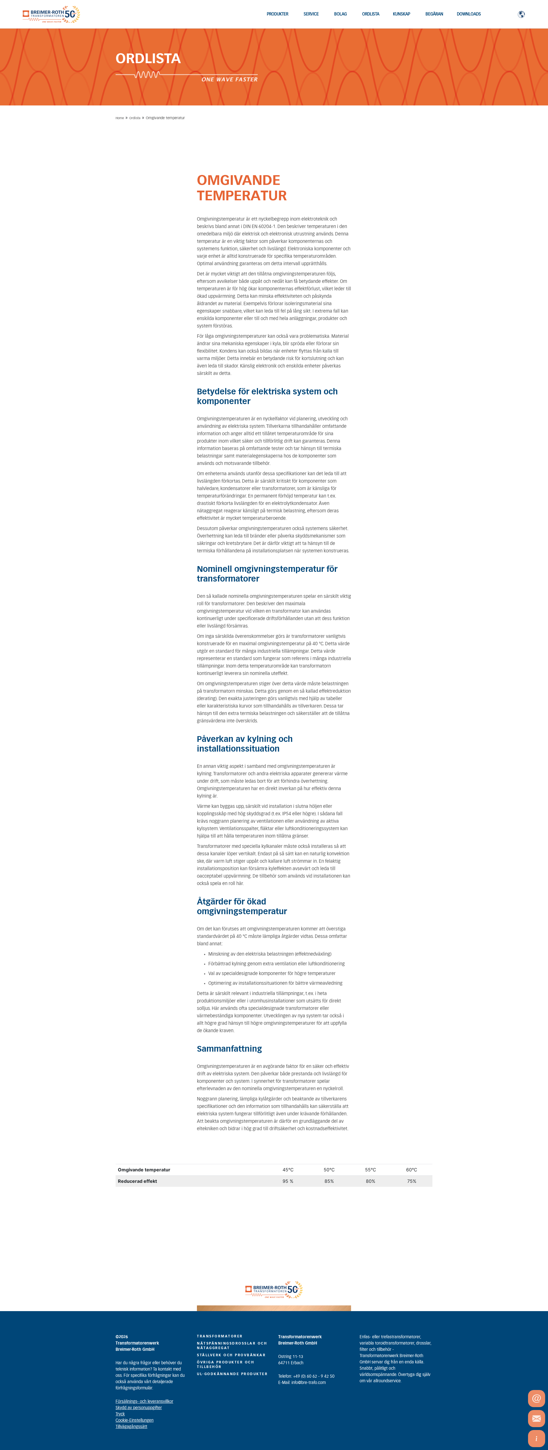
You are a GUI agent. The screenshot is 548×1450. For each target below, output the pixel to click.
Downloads (469, 14)
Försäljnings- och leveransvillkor (144, 1402)
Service (311, 14)
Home (120, 118)
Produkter (277, 14)
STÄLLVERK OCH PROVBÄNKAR (231, 1355)
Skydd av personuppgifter (139, 1408)
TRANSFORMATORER (220, 1336)
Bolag (340, 14)
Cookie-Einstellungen (135, 1421)
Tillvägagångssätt (131, 1427)
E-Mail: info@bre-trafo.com (302, 1383)
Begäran (434, 14)
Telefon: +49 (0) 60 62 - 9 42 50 (306, 1377)
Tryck (120, 1414)
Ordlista (370, 14)
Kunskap (401, 14)
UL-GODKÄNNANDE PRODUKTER (232, 1374)
